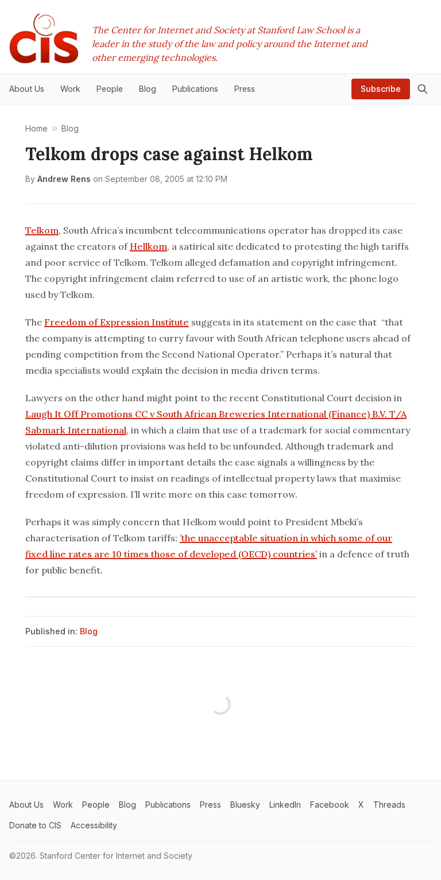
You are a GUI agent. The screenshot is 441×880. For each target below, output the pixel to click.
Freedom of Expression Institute (116, 322)
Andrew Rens (64, 179)
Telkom (42, 230)
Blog (89, 631)
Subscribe (381, 89)
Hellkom (148, 246)
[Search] (422, 89)
